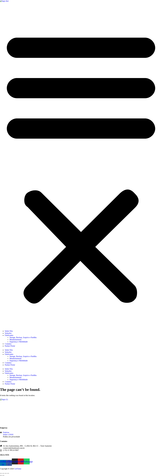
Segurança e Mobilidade (18, 342)
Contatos (8, 344)
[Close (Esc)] (8, 473)
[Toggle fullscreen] (3, 473)
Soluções (8, 333)
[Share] (6, 473)
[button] (81, 166)
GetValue (17, 469)
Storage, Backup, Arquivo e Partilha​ (23, 337)
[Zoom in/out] (1, 473)
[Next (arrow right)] (3, 475)
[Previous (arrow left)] (1, 475)
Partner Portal (10, 346)
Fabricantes (9, 335)
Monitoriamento (15, 340)
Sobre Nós (9, 331)
